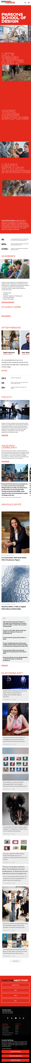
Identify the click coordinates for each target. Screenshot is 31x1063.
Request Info (15, 985)
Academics (8, 256)
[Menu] (28, 2)
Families (17, 1027)
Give (15, 1000)
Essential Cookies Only (15, 1056)
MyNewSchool (5, 1028)
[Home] (8, 2)
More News (5, 665)
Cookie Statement (6, 1048)
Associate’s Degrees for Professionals (12, 296)
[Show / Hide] (17, 332)
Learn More (5, 435)
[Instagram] (20, 1018)
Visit (15, 990)
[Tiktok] (23, 1018)
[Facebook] (8, 1018)
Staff (16, 1033)
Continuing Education (8, 297)
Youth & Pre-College (8, 299)
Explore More (5, 461)
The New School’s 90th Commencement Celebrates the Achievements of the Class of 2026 (14, 652)
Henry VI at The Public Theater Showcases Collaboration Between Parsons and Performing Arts (14, 632)
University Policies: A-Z (7, 1034)
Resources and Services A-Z (7, 1032)
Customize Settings (15, 1051)
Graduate (5, 294)
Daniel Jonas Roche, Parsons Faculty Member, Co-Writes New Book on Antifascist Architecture (15, 659)
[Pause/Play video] (29, 79)
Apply (15, 995)
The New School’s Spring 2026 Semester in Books (14, 638)
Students (17, 1025)
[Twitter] (12, 1018)
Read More (4, 370)
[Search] (25, 2)
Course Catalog (5, 1030)
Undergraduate (7, 292)
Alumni (16, 1029)
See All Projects (6, 315)
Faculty (7, 397)
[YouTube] (16, 1018)
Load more (15, 961)
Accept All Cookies (15, 1060)
